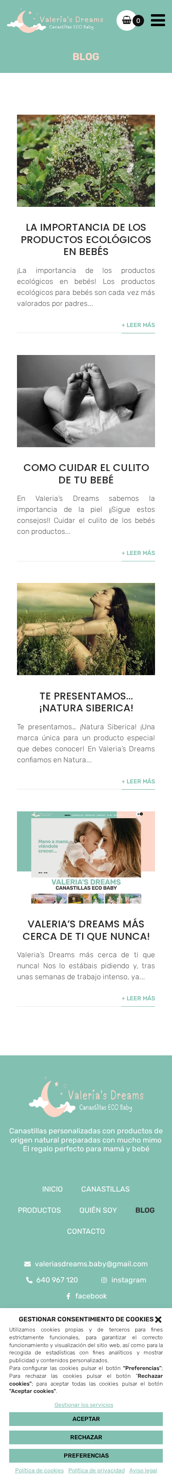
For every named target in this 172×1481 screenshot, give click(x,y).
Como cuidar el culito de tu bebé (86, 473)
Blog (145, 1210)
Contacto (86, 1231)
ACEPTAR (86, 1418)
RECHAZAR (86, 1437)
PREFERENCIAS (86, 1455)
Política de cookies (39, 1470)
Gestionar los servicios (84, 1405)
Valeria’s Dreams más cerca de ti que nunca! (86, 930)
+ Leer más (138, 325)
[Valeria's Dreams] (55, 20)
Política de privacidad (96, 1470)
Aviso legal (143, 1470)
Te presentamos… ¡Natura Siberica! (86, 702)
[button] (158, 1319)
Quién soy (98, 1210)
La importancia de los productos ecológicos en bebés (86, 239)
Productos (39, 1210)
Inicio (52, 1189)
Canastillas (105, 1189)
